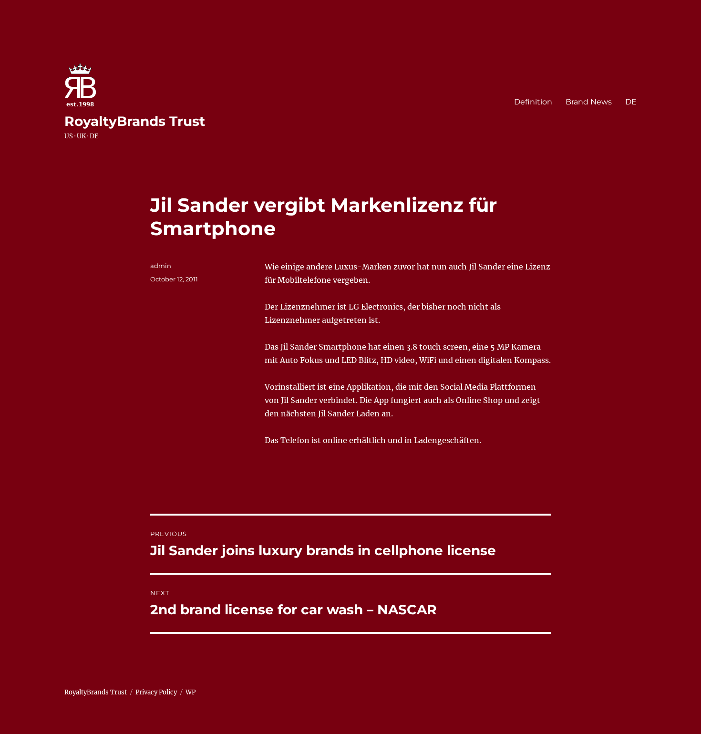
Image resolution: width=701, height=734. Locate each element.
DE (631, 101)
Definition (533, 101)
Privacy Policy (156, 692)
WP (191, 692)
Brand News (589, 101)
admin (160, 265)
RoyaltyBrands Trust (134, 121)
